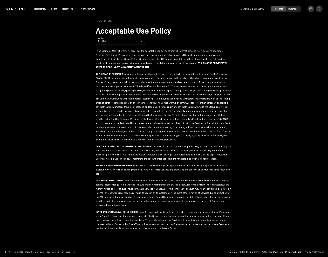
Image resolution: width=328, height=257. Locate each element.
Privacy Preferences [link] (314, 252)
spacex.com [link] (70, 252)
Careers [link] (233, 252)
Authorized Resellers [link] (272, 252)
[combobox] (120, 41)
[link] (15, 9)
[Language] (311, 8)
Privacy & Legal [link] (293, 252)
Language (102, 38)
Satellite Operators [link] (249, 252)
